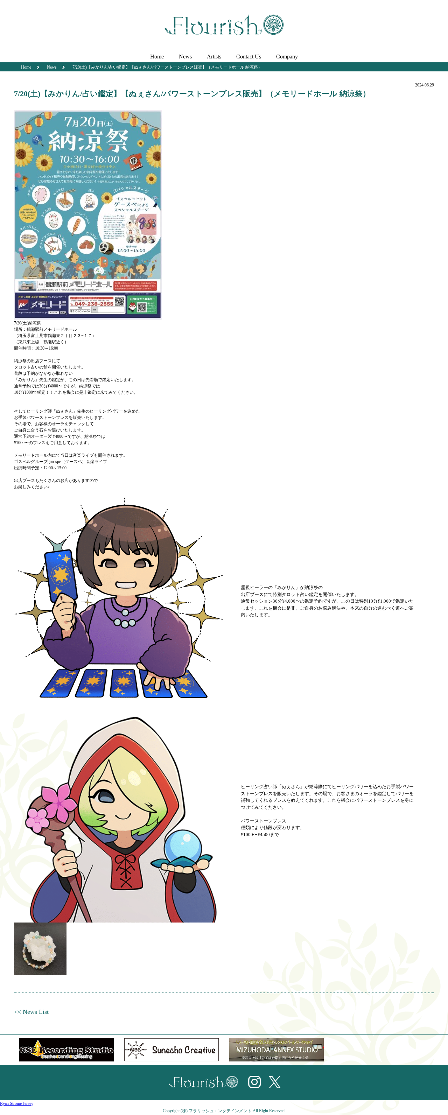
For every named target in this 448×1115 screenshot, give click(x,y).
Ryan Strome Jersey (16, 1103)
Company (287, 56)
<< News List (31, 1011)
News (185, 56)
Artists (214, 56)
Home (157, 56)
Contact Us (248, 56)
